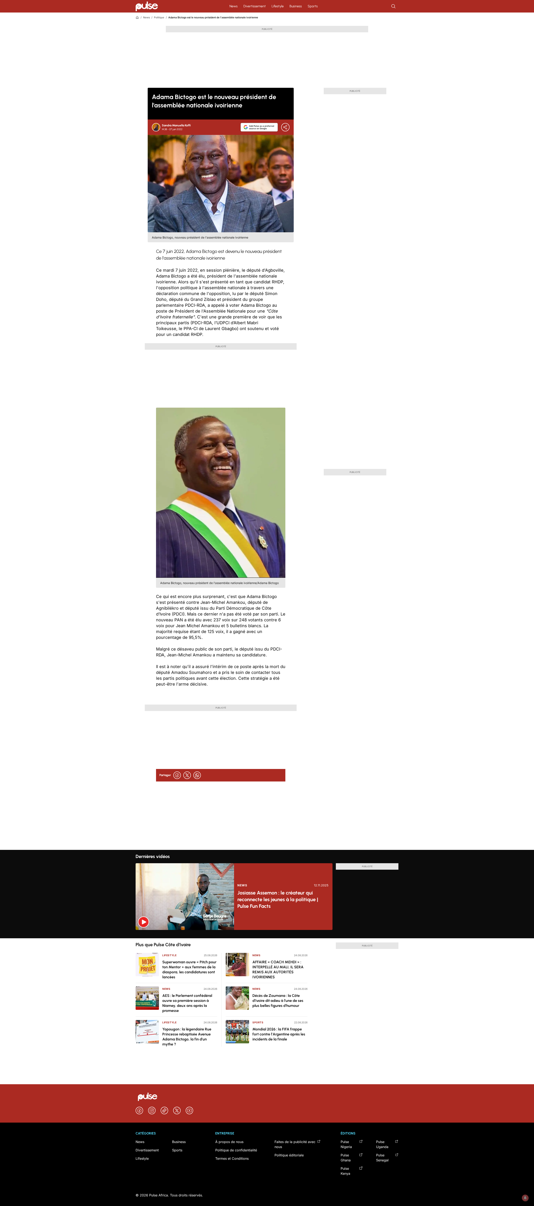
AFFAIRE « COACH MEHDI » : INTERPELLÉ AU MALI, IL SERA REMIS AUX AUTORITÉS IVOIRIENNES (278, 969)
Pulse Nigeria (346, 1144)
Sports (313, 6)
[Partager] (285, 127)
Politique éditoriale (289, 1155)
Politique (159, 17)
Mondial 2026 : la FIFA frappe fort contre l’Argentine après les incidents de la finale (278, 1034)
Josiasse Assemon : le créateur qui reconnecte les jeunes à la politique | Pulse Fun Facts (277, 899)
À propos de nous (229, 1142)
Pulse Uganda (382, 1144)
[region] (267, 934)
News (233, 6)
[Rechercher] (393, 6)
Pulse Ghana (346, 1157)
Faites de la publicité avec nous (295, 1144)
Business (296, 6)
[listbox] (267, 934)
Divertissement (254, 6)
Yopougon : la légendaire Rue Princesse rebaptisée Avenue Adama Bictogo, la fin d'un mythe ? (186, 1036)
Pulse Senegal (382, 1157)
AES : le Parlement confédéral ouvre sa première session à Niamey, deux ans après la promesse (187, 1003)
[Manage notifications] (525, 1198)
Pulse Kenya (345, 1171)
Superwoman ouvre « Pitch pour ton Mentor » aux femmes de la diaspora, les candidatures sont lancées (189, 969)
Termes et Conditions (232, 1158)
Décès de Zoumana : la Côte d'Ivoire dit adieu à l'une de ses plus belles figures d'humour (277, 1000)
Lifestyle (278, 6)
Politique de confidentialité (236, 1150)
